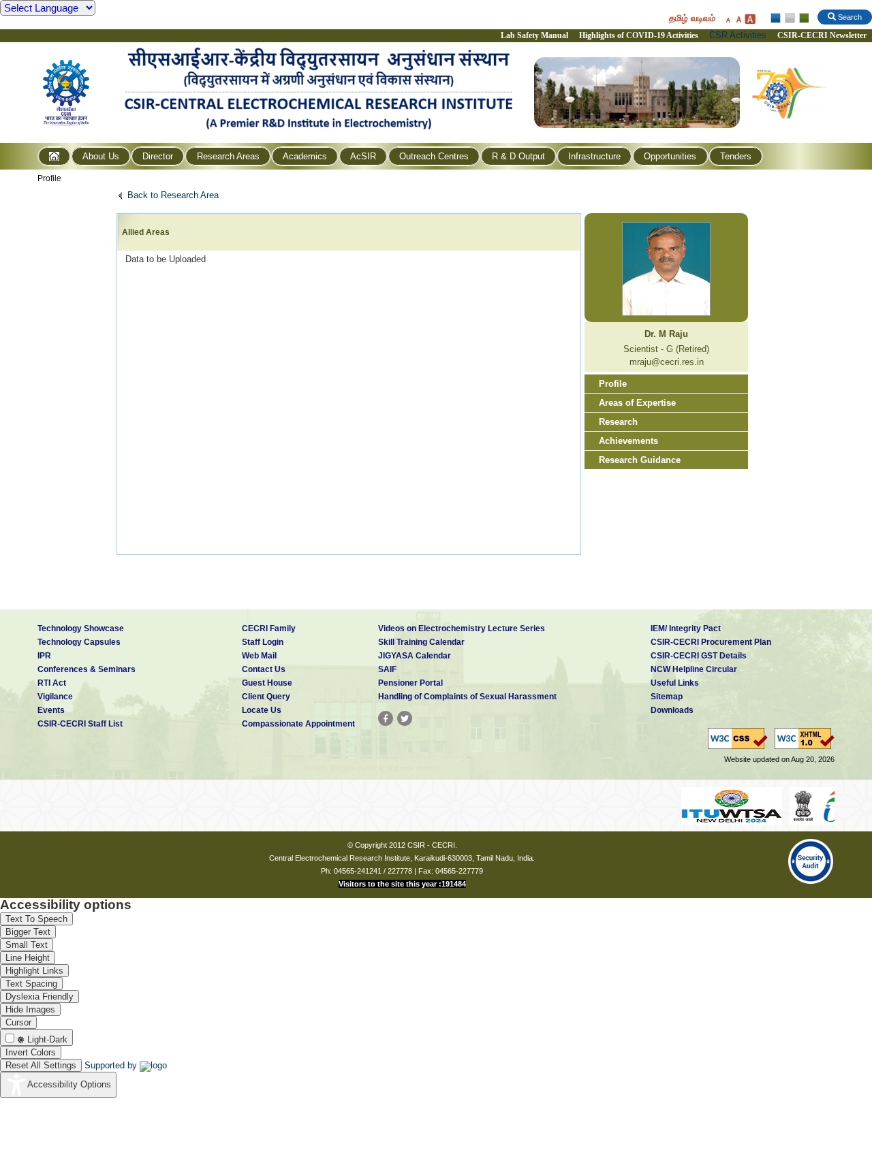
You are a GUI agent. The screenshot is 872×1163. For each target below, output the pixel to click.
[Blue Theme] (776, 18)
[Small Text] (727, 19)
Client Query (266, 696)
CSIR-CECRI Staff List (80, 724)
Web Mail (259, 655)
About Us (100, 156)
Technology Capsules (79, 642)
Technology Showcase (80, 628)
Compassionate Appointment (298, 724)
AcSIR (363, 156)
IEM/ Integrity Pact (686, 628)
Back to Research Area (173, 195)
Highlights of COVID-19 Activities (638, 35)
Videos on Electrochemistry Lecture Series (461, 628)
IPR (44, 655)
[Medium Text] (738, 19)
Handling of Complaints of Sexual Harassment (467, 696)
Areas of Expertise (637, 403)
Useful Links (675, 683)
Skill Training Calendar (421, 642)
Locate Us (261, 710)
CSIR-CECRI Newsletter (823, 35)
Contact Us (263, 669)
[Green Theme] (802, 18)
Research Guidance (640, 460)
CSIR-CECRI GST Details (699, 655)
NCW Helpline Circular (694, 669)
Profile (49, 178)
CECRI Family (269, 628)
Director (157, 156)
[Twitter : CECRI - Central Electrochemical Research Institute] (404, 718)
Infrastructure (594, 156)
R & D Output (518, 156)
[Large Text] (750, 19)
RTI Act (51, 683)
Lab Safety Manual (534, 35)
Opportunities (670, 156)
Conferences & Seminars (86, 669)
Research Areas (228, 156)
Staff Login (262, 642)
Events (51, 710)
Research (618, 422)
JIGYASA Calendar (414, 655)
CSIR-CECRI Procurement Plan (711, 642)
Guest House (267, 683)
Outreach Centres (434, 156)
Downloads (672, 710)
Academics (305, 156)
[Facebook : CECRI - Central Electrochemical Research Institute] (385, 718)
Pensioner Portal (410, 683)
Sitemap (667, 696)
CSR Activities (737, 35)
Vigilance (55, 696)
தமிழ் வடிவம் (692, 18)
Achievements (628, 441)
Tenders (735, 156)
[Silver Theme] (789, 18)
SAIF (387, 669)
